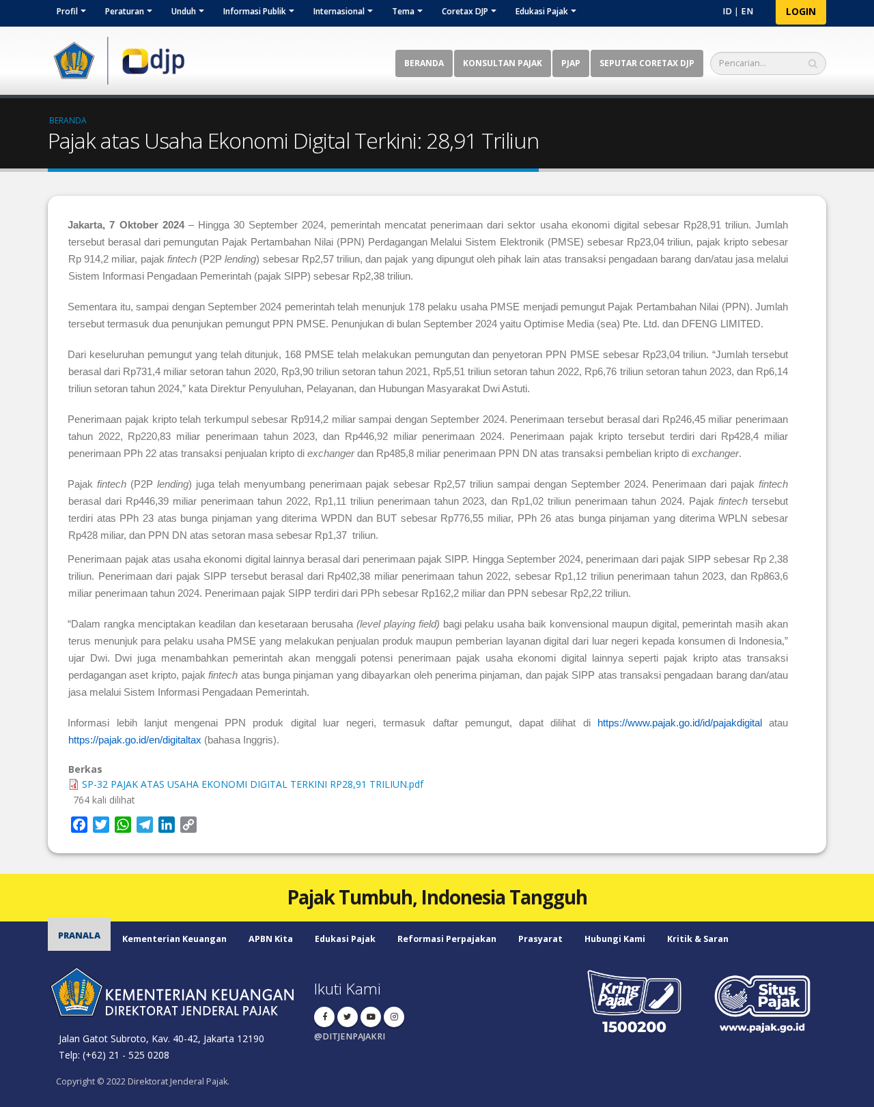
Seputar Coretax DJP (647, 63)
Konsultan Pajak (502, 63)
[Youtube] (371, 1017)
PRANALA (79, 935)
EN (747, 11)
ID (727, 11)
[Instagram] (394, 1017)
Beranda (424, 63)
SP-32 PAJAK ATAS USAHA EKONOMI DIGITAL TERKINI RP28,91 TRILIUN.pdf (252, 784)
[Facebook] (324, 1017)
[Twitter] (347, 1017)
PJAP (570, 63)
